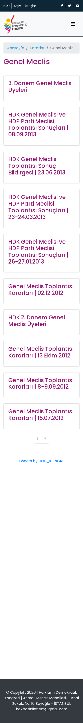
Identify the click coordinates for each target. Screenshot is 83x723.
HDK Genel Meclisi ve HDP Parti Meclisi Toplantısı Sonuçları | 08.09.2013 (38, 124)
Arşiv (17, 5)
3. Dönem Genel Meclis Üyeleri (39, 86)
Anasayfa (15, 48)
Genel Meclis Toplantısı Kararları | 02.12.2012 (41, 289)
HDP (6, 5)
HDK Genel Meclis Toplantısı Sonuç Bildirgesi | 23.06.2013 (36, 165)
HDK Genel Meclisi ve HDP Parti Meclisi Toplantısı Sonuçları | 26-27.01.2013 (38, 251)
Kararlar (37, 48)
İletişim (30, 5)
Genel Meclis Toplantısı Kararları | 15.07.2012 (41, 415)
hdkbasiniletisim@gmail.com (41, 709)
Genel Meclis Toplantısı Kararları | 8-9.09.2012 (41, 383)
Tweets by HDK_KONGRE (41, 461)
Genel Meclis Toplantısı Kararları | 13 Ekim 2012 (41, 352)
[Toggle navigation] (72, 24)
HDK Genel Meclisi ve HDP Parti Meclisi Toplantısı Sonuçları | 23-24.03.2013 (38, 207)
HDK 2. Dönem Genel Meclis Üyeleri (36, 321)
